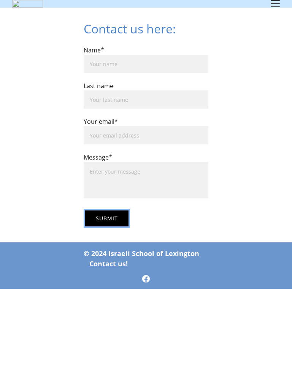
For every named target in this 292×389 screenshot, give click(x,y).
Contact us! (108, 263)
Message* (98, 157)
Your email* (101, 121)
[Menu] (275, 3)
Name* (94, 50)
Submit (107, 218)
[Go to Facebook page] (146, 279)
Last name (98, 86)
